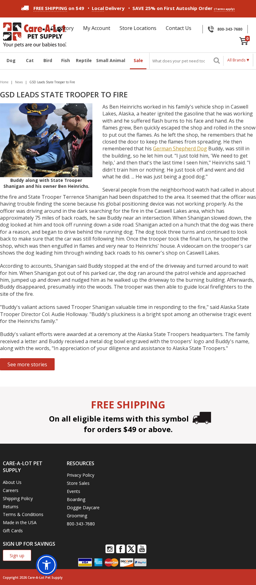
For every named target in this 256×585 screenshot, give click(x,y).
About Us (12, 482)
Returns (10, 506)
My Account (96, 28)
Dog (11, 60)
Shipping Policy (18, 498)
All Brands (236, 60)
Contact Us (178, 28)
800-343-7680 (229, 29)
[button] (46, 565)
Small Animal (110, 60)
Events (73, 491)
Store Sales (78, 483)
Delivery (108, 8)
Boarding (76, 499)
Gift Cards (13, 531)
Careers (10, 490)
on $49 (58, 8)
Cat (30, 60)
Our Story (62, 28)
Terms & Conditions (23, 514)
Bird (47, 60)
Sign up (17, 555)
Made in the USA (20, 522)
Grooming (77, 516)
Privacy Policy (80, 475)
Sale (138, 60)
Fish (65, 60)
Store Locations (138, 28)
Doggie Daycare (83, 507)
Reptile (83, 60)
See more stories (27, 364)
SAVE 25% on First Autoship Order (183, 8)
